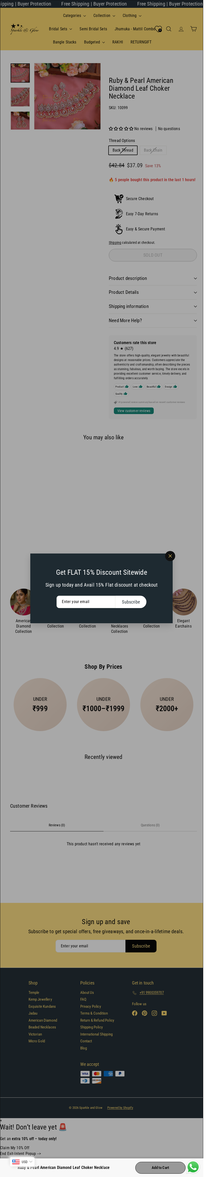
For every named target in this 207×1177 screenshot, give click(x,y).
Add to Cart (160, 1167)
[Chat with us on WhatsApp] (193, 1167)
